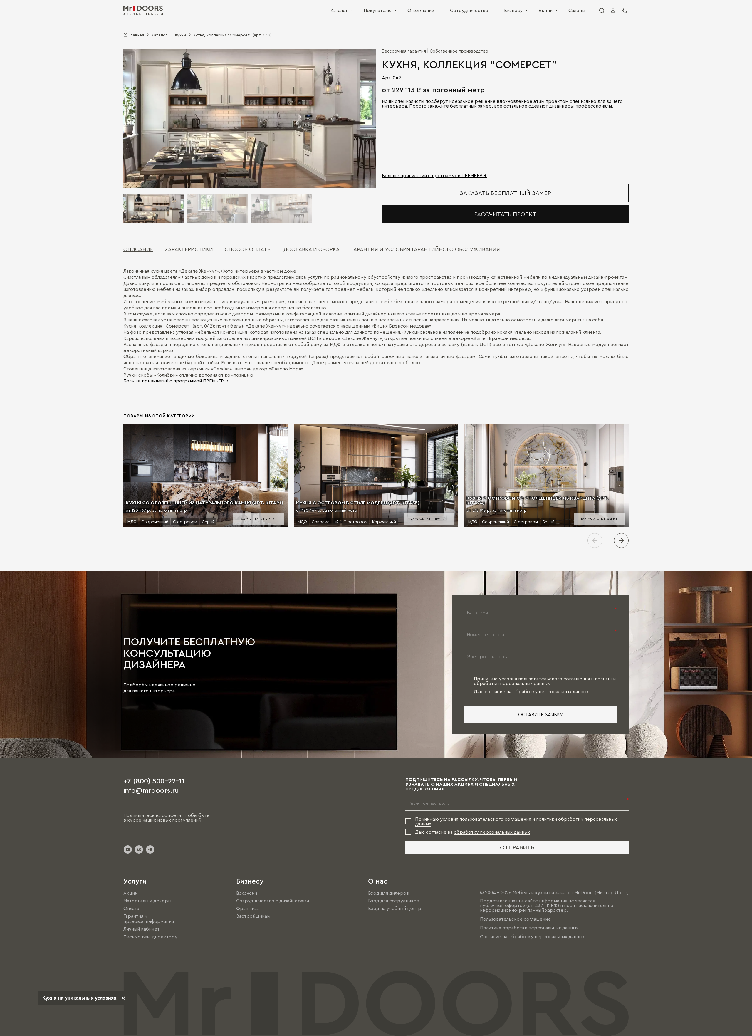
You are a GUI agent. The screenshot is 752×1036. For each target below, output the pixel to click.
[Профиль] (613, 10)
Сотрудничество (469, 10)
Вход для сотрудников (393, 900)
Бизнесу (513, 10)
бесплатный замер (471, 105)
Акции (545, 10)
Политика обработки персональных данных (529, 927)
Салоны (576, 10)
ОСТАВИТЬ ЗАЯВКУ (540, 714)
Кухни (180, 35)
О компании (420, 10)
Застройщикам (253, 916)
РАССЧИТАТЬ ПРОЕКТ (505, 214)
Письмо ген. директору (150, 936)
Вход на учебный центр (394, 908)
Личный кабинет (141, 929)
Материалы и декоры (147, 900)
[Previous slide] (595, 540)
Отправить (517, 847)
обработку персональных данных (551, 691)
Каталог (339, 10)
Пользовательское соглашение (515, 918)
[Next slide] (621, 540)
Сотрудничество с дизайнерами (272, 900)
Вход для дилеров (388, 893)
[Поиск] (601, 10)
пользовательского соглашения (554, 678)
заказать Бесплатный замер (505, 193)
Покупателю (378, 10)
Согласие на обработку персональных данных (532, 936)
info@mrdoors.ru (151, 789)
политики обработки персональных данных (545, 681)
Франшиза (247, 908)
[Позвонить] (624, 10)
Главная (136, 35)
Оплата (131, 908)
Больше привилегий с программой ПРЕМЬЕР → (434, 175)
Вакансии (246, 893)
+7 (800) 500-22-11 (153, 780)
